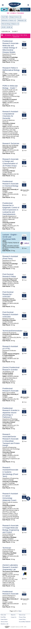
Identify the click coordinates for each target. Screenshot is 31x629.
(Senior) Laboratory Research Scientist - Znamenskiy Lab (10, 567)
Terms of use (22, 614)
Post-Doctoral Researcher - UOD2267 (7, 294)
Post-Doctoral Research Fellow (9, 275)
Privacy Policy (22, 617)
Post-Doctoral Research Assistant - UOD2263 (10, 314)
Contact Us (13, 617)
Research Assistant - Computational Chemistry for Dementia (10, 114)
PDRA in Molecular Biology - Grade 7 (10, 87)
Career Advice (4, 619)
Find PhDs (3, 617)
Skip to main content (7, 1)
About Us (13, 614)
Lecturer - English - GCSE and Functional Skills (10, 237)
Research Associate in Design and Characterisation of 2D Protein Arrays (10, 162)
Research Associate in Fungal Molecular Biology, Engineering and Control (10, 528)
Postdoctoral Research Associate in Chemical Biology (10, 183)
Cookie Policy (22, 619)
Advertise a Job (4, 624)
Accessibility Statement (24, 621)
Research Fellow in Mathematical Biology (11, 69)
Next (20, 611)
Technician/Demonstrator (12, 331)
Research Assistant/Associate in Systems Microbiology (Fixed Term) (10, 471)
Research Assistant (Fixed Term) (10, 257)
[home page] (15, 7)
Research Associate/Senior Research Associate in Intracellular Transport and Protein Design (11, 439)
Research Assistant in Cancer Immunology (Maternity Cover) (10, 497)
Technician (6, 548)
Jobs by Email (4, 621)
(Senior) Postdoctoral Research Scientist (10, 368)
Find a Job (3, 614)
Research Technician (10, 143)
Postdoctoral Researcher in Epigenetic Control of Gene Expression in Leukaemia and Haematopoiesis (10, 208)
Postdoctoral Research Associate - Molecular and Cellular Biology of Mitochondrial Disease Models (11, 46)
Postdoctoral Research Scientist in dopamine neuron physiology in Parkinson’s (10, 412)
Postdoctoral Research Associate (10, 389)
